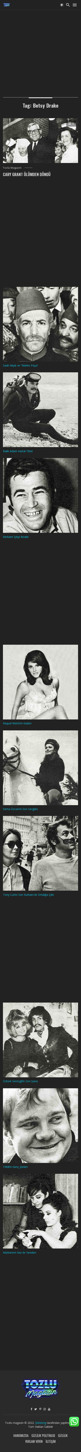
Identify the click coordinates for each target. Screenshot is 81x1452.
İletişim (51, 1441)
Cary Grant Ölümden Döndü (27, 174)
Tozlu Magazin (12, 167)
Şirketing (41, 1423)
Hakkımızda (21, 1435)
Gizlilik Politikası (43, 1435)
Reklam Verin (34, 1441)
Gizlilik (63, 1435)
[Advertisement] (40, 50)
